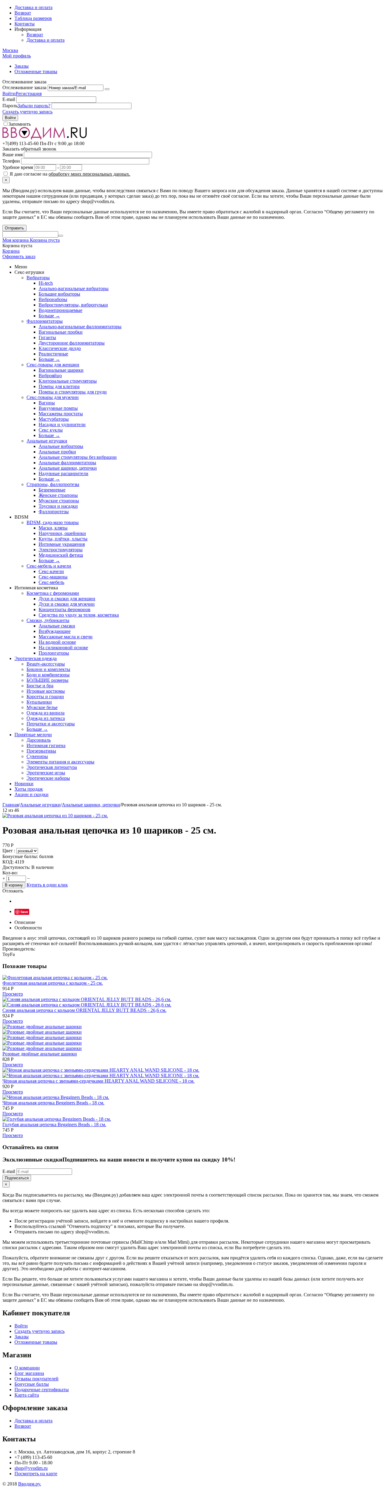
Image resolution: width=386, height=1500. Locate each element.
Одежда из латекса (46, 718)
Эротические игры (46, 772)
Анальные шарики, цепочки (68, 468)
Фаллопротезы (54, 511)
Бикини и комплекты (48, 669)
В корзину (14, 885)
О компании (27, 1367)
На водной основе (57, 642)
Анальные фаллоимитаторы (67, 462)
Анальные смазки (57, 625)
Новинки (23, 783)
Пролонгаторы (54, 653)
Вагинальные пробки (61, 332)
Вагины (47, 402)
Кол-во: (10, 872)
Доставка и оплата (33, 7)
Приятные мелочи (33, 734)
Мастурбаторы (54, 419)
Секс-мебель (51, 582)
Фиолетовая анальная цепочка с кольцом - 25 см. (52, 983)
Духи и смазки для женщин (67, 598)
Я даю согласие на (69, 174)
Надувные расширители (63, 473)
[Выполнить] (107, 89)
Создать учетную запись (27, 111)
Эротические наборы (48, 778)
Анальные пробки (57, 451)
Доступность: (16, 867)
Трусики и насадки (58, 506)
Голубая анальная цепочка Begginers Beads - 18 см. (54, 1124)
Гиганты (47, 337)
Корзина (11, 251)
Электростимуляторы (61, 549)
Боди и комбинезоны (48, 674)
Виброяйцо (50, 375)
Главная (10, 804)
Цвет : (9, 850)
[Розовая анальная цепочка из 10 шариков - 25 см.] (55, 815)
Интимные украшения (62, 544)
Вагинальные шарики (61, 370)
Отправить (14, 228)
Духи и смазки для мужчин (67, 604)
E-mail (8, 99)
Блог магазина (29, 1373)
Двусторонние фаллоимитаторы (72, 342)
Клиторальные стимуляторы (68, 381)
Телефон (11, 161)
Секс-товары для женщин (53, 364)
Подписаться (17, 1178)
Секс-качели (51, 571)
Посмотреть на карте (35, 1473)
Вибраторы (38, 277)
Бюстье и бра (40, 685)
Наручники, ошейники (62, 533)
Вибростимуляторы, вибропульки (73, 304)
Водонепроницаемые (60, 310)
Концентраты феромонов (64, 609)
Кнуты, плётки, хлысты (63, 538)
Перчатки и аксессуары (51, 723)
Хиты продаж (28, 789)
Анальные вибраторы (61, 446)
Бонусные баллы (31, 1384)
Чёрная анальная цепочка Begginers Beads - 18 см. (53, 1102)
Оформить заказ (18, 256)
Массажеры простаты (61, 413)
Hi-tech (46, 283)
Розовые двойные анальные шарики (39, 1053)
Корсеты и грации (45, 696)
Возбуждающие (55, 631)
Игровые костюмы (46, 691)
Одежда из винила (46, 712)
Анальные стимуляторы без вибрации (78, 457)
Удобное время (17, 167)
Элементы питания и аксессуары (60, 761)
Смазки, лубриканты (48, 620)
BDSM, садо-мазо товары (53, 522)
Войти (9, 93)
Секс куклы (51, 430)
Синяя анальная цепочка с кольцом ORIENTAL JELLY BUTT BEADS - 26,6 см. (84, 1010)
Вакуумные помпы (58, 408)
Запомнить (19, 124)
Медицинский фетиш (61, 555)
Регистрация (29, 93)
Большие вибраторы (59, 293)
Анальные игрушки (47, 440)
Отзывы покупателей (36, 1378)
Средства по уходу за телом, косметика (79, 614)
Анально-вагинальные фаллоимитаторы (80, 326)
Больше (49, 315)
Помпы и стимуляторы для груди (73, 391)
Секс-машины (53, 576)
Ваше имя (12, 154)
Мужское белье (42, 707)
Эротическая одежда (35, 658)
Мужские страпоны (59, 500)
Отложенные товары (35, 71)
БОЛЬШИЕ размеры (47, 680)
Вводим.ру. (29, 1483)
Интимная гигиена (46, 745)
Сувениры (37, 756)
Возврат (22, 12)
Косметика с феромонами (53, 593)
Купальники (39, 702)
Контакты (24, 23)
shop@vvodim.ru (31, 1468)
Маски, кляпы (53, 527)
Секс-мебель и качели (49, 566)
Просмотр (12, 993)
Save (24, 911)
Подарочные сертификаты (41, 1389)
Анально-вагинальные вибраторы (74, 288)
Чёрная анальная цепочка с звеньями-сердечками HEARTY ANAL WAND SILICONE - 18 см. (98, 1081)
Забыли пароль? (33, 105)
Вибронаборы (53, 299)
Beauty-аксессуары (46, 663)
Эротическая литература (52, 767)
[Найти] (60, 236)
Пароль (9, 105)
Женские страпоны (58, 495)
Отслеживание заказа (24, 87)
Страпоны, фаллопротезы (53, 484)
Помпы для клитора (59, 386)
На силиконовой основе (63, 647)
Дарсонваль (39, 740)
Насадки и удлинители (62, 424)
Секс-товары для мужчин (53, 397)
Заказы (21, 66)
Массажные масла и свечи (66, 636)
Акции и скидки (31, 794)
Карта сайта (26, 1395)
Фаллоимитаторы (45, 321)
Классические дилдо (60, 348)
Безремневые (52, 489)
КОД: (8, 861)
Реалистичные (53, 353)
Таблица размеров (33, 18)
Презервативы (41, 750)
